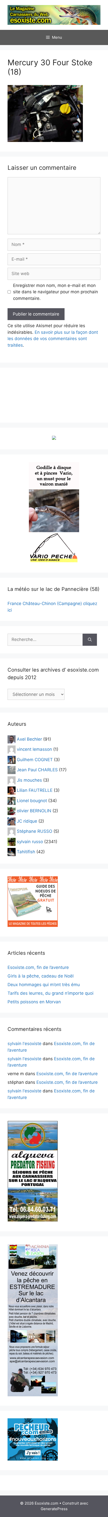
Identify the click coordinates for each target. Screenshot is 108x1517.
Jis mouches (29, 779)
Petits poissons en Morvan (34, 1001)
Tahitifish (26, 851)
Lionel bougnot (32, 800)
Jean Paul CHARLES (37, 769)
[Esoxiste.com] (54, 14)
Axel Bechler (29, 738)
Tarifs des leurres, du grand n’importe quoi (50, 993)
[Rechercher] (90, 640)
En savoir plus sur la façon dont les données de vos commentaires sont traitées (53, 339)
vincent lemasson (34, 749)
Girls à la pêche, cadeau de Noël (41, 976)
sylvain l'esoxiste (24, 1043)
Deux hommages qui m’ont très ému (44, 984)
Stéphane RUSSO (34, 831)
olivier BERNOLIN (34, 810)
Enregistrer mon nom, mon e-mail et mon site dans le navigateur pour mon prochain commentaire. (55, 292)
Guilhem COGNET (35, 759)
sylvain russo (30, 841)
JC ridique (27, 820)
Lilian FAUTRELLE (34, 790)
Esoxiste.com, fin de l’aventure (38, 967)
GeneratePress (54, 1508)
